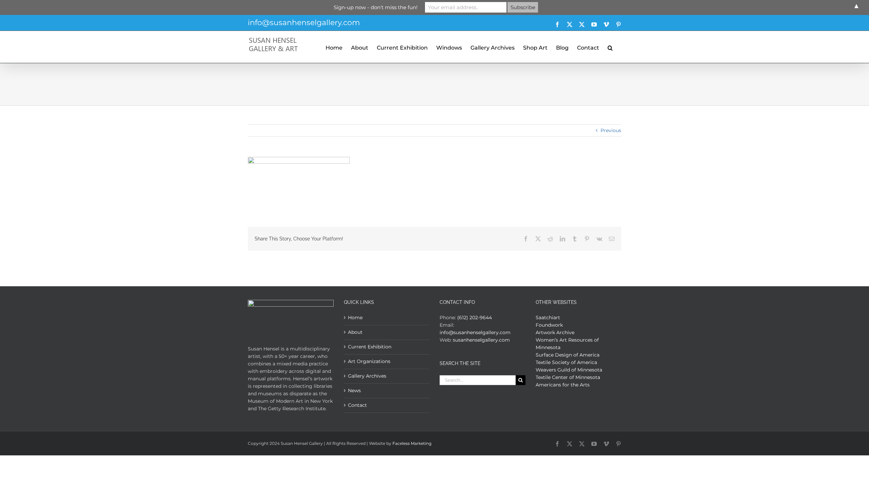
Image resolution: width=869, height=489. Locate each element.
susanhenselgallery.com (481, 340)
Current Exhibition (369, 347)
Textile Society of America (566, 362)
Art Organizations (369, 361)
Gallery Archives (367, 376)
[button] (610, 47)
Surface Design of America (567, 355)
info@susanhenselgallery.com (304, 22)
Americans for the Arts (563, 385)
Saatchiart (548, 317)
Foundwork (549, 325)
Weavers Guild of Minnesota (569, 370)
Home (355, 317)
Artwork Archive (555, 332)
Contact (357, 405)
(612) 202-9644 (474, 317)
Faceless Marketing (411, 443)
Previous (610, 130)
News (354, 390)
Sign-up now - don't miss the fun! (376, 7)
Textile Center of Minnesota (568, 377)
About (355, 332)
